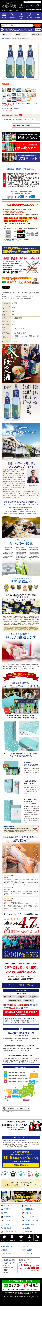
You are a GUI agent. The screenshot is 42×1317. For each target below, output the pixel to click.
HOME (3, 38)
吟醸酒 (8, 38)
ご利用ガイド (26, 1246)
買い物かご (8, 1228)
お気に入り (29, 1232)
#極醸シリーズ (13, 34)
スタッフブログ (6, 1254)
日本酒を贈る (29, 1209)
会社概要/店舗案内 (10, 1232)
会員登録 (7, 1220)
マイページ (8, 1224)
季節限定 (7, 1209)
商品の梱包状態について (10, 115)
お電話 (27, 1228)
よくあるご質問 (30, 1216)
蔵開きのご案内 (27, 1250)
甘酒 (5, 1213)
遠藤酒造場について (7, 1246)
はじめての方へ (9, 1205)
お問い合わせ (29, 1224)
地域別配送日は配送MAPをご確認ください (21, 169)
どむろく (28, 1213)
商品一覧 (28, 1205)
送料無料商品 (8, 1216)
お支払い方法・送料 (31, 1220)
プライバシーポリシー (29, 1254)
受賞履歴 (4, 1250)
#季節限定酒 (28, 34)
